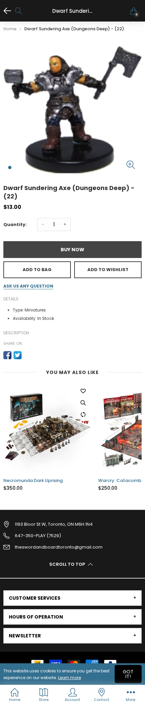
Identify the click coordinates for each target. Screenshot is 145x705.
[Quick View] (83, 403)
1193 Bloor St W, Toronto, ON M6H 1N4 (54, 524)
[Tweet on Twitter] (17, 355)
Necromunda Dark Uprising (33, 481)
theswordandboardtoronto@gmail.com (59, 547)
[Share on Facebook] (7, 355)
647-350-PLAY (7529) (38, 535)
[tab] (72, 598)
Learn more (69, 677)
